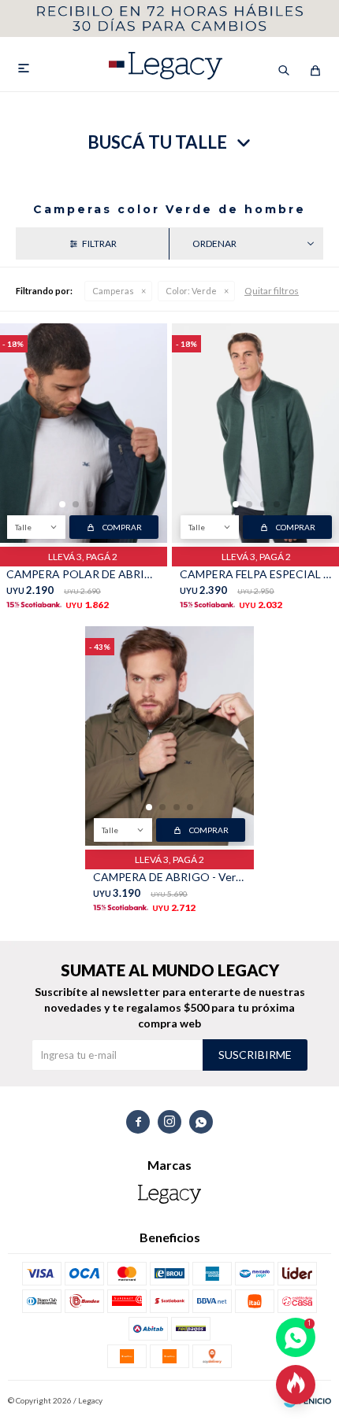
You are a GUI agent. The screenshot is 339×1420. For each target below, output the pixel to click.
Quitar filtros (271, 291)
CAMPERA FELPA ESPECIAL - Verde (256, 574)
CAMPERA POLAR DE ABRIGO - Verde (82, 574)
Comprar (122, 527)
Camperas (113, 291)
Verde (191, 291)
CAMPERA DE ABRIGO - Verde (169, 876)
